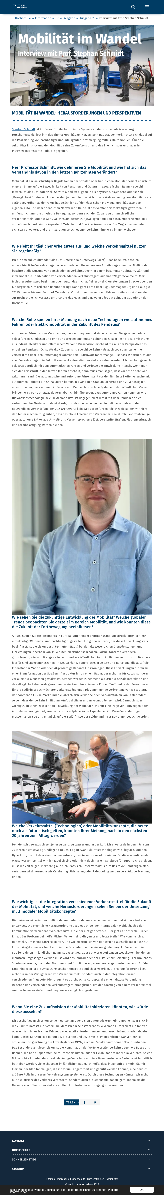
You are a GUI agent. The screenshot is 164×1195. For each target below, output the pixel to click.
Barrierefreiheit (95, 1179)
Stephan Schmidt (23, 129)
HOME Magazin (65, 18)
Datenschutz (78, 1179)
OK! (142, 1190)
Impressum (63, 1179)
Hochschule (23, 18)
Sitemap (50, 1179)
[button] (85, 1102)
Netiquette (112, 1179)
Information (43, 18)
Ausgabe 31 (87, 18)
